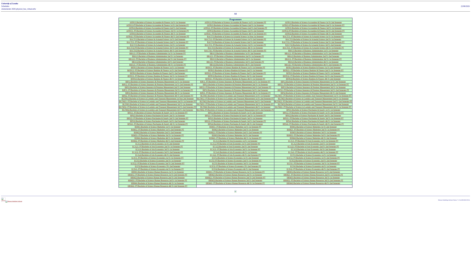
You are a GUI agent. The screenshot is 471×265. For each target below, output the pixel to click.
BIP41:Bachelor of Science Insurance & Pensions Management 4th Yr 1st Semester (157, 93)
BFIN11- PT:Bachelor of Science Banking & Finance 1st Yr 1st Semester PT (235, 67)
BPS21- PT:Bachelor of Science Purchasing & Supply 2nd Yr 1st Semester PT (235, 115)
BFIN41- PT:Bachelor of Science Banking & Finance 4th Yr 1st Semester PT (235, 79)
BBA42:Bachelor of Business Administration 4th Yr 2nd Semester (235, 65)
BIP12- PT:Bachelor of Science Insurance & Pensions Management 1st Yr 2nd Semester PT (157, 84)
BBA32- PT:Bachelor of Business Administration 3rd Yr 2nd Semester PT (235, 62)
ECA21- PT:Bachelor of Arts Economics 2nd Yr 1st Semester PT (157, 147)
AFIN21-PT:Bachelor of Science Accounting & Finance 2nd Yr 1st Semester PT (313, 25)
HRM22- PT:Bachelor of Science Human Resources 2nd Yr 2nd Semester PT (235, 178)
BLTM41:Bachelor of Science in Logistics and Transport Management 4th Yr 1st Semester (235, 107)
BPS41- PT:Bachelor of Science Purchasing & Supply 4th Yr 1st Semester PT (157, 124)
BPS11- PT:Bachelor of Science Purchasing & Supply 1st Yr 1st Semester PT (158, 113)
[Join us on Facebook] (14, 201)
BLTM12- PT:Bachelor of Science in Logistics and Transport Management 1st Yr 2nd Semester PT (235, 99)
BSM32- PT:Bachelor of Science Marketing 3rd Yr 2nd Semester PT (313, 135)
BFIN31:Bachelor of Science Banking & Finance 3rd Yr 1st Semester (313, 73)
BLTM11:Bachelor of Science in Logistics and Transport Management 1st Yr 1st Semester (235, 96)
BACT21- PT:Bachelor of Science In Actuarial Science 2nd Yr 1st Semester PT (157, 42)
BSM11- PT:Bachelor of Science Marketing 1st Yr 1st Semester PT (235, 127)
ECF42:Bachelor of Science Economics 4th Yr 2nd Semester (235, 169)
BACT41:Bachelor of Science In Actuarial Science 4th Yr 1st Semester (235, 48)
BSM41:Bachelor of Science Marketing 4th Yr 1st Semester (157, 138)
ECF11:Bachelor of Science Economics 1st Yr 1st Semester (313, 155)
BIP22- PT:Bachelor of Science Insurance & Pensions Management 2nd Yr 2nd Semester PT (235, 87)
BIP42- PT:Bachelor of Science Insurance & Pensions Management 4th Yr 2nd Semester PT (157, 96)
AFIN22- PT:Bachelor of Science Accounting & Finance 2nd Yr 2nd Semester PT (235, 28)
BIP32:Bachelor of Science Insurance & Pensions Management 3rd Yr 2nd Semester (235, 90)
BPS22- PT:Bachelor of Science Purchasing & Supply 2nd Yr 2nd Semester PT (157, 118)
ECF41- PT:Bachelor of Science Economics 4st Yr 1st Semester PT (157, 169)
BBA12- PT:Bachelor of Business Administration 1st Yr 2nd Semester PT (313, 53)
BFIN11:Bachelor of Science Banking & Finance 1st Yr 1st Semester (157, 67)
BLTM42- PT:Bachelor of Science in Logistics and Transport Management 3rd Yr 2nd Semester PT (235, 110)
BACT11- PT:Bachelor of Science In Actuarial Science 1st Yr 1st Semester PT (313, 36)
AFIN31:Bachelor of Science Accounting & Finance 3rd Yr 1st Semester (313, 28)
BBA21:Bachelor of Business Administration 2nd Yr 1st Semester (157, 56)
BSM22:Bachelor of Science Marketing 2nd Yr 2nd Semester (157, 132)
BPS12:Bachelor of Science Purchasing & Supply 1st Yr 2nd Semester (235, 113)
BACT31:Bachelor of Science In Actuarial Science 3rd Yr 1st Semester (157, 45)
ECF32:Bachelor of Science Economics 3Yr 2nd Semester (157, 166)
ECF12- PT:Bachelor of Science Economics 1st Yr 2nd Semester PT (313, 158)
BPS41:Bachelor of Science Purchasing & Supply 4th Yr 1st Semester (313, 121)
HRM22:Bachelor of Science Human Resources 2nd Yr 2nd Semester (158, 178)
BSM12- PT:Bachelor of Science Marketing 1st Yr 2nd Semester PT (157, 130)
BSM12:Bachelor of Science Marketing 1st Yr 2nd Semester (313, 127)
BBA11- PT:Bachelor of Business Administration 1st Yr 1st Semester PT (157, 53)
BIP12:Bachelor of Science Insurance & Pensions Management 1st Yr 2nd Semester (313, 82)
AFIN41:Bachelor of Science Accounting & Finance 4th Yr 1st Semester (157, 34)
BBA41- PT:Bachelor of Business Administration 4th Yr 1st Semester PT (157, 65)
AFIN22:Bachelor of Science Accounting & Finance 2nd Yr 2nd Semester (157, 28)
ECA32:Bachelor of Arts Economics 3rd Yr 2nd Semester (313, 149)
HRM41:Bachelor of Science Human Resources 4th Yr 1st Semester (157, 183)
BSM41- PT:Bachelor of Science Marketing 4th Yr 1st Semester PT (235, 138)
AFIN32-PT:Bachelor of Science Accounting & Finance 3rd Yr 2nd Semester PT (313, 31)
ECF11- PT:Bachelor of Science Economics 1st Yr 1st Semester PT (157, 158)
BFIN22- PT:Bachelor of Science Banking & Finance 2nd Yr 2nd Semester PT (235, 73)
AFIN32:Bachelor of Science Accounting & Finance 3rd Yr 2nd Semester (235, 31)
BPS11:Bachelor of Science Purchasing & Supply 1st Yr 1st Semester (313, 110)
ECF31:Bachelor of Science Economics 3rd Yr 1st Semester (235, 163)
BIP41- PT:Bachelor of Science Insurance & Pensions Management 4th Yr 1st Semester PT (235, 93)
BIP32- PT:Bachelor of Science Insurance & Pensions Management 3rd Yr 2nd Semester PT (313, 90)
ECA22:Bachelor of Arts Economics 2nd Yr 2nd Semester (235, 147)
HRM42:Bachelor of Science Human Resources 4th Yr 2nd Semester (313, 183)
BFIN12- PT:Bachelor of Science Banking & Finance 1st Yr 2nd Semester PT (157, 70)
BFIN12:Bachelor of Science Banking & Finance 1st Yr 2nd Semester (313, 67)
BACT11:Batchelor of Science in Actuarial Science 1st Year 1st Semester (235, 36)
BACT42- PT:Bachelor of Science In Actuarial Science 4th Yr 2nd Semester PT (235, 51)
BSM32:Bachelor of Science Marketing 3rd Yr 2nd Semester (235, 135)
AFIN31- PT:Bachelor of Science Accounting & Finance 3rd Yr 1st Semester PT (157, 31)
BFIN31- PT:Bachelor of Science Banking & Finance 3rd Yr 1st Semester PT (158, 76)
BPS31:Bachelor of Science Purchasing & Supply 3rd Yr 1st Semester (235, 118)
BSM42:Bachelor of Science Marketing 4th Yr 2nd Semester (313, 138)
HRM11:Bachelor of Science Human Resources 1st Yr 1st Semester (157, 172)
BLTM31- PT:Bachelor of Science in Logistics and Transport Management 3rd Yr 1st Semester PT (235, 104)
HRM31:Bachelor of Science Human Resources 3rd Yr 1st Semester (313, 178)
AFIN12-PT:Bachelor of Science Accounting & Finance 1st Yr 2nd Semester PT (157, 25)
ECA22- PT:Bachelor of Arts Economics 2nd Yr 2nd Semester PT (313, 147)
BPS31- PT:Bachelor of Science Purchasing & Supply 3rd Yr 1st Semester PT (313, 118)
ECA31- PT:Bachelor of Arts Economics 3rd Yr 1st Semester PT (235, 149)
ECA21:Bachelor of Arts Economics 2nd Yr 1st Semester (313, 144)
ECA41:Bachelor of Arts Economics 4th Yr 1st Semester (235, 152)
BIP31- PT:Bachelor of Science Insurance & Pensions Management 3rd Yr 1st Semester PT (157, 90)
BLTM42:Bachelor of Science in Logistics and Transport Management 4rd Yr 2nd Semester (157, 110)
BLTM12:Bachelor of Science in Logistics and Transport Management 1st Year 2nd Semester (158, 99)
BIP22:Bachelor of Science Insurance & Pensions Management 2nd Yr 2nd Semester (157, 87)
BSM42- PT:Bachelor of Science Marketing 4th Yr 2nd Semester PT (157, 141)
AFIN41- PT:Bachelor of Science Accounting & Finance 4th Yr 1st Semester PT (235, 34)
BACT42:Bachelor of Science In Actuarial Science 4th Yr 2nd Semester (157, 51)
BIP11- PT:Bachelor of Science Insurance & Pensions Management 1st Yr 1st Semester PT (235, 82)
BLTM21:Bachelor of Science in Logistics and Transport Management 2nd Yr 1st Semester (313, 99)
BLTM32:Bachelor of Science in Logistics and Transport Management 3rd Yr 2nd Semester (313, 104)
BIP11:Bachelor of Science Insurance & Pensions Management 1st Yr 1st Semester (157, 82)
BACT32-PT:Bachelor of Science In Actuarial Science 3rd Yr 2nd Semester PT (157, 48)
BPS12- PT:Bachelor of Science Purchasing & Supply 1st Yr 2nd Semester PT (313, 113)
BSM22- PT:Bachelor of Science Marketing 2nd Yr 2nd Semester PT (235, 132)
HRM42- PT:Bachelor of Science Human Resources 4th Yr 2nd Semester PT (157, 186)
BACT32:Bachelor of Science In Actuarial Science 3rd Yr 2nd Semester (313, 45)
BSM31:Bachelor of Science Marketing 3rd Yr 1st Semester (313, 132)
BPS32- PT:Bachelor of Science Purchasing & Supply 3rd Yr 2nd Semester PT (235, 121)
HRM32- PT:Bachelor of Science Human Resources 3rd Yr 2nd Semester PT (313, 180)
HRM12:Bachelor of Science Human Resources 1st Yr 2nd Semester (313, 172)
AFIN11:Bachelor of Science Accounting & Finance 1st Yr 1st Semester (158, 22)
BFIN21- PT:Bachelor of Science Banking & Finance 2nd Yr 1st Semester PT (313, 70)
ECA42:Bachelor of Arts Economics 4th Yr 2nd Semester (157, 155)
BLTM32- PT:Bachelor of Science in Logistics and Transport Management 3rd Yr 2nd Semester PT (157, 107)
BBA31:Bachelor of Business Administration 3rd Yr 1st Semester (235, 59)
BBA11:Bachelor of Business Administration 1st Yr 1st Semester (313, 51)
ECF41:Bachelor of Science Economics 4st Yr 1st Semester (313, 166)
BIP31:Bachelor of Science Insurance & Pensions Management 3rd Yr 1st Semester (313, 87)
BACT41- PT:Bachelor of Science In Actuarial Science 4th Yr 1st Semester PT (313, 48)
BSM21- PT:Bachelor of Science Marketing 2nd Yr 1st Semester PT (313, 130)
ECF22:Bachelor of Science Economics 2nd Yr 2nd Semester (313, 161)
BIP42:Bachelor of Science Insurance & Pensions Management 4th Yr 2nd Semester (313, 93)
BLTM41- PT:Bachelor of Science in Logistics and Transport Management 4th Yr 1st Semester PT (313, 107)
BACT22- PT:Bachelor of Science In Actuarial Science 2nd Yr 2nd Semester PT (313, 42)
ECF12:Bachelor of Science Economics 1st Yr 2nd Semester (235, 158)
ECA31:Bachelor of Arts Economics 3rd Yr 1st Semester (158, 149)
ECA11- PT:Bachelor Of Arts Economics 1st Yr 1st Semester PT (313, 141)
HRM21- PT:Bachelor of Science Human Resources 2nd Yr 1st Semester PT (313, 175)
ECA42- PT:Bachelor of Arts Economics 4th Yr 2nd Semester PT (235, 155)
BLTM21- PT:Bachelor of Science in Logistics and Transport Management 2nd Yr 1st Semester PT (157, 101)
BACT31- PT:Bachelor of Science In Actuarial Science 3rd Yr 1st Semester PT (235, 45)
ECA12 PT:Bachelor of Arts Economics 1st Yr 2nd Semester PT (235, 144)
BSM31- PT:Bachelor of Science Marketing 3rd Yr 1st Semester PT (157, 135)
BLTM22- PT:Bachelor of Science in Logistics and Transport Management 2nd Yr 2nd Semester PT (313, 101)
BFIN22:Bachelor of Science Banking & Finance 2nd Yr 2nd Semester (157, 73)
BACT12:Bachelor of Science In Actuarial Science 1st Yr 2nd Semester (157, 39)
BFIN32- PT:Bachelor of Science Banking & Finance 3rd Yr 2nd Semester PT (313, 76)
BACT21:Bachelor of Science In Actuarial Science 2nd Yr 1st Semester (313, 39)
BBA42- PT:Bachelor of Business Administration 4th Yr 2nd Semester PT (313, 65)
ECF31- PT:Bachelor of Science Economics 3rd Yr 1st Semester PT (313, 163)
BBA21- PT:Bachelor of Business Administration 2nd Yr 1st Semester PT (235, 56)
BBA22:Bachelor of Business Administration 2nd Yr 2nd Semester (313, 56)
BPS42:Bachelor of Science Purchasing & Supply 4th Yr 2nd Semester (235, 124)
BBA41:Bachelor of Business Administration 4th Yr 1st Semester (313, 62)
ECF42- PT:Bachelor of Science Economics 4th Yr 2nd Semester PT (313, 169)
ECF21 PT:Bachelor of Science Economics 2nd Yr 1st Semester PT (235, 161)
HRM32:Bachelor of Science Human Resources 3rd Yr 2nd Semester (235, 180)
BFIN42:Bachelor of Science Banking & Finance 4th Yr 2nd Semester (313, 79)
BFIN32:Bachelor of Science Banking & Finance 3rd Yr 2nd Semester (235, 76)
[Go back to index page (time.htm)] (235, 191)
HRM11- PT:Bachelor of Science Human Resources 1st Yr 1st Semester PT (235, 172)
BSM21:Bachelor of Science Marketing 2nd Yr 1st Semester (235, 130)
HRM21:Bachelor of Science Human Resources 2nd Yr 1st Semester (235, 175)
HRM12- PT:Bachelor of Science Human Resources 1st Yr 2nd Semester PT (157, 175)
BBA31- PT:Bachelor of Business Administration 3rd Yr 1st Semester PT (313, 59)
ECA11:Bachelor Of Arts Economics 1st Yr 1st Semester (235, 141)
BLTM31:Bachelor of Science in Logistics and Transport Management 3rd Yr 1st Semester (157, 104)
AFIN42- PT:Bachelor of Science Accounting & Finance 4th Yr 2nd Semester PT (157, 36)
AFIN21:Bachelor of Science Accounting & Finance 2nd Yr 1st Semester (235, 25)
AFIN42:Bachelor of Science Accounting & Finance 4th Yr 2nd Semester (313, 34)
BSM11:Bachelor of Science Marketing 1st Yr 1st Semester (158, 127)
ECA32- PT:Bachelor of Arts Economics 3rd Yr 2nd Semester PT (157, 152)
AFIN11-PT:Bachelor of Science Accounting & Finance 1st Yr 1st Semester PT (235, 22)
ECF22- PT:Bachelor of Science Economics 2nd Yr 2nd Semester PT (157, 163)
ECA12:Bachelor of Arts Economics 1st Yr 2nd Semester (157, 144)
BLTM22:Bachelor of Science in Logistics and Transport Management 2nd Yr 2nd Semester (235, 101)
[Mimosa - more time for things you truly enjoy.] (3, 201)
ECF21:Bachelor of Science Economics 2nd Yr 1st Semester (157, 161)
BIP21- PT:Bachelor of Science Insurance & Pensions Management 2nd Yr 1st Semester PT (313, 84)
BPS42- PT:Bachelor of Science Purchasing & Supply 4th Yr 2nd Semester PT (313, 124)
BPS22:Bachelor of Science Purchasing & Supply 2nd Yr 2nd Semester (313, 115)
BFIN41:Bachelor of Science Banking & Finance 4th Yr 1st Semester (157, 79)
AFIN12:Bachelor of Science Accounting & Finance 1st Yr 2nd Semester (313, 22)
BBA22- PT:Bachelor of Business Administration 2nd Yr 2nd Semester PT (158, 59)
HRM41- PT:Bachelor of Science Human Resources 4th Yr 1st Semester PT (235, 183)
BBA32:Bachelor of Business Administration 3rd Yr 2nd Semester (157, 62)
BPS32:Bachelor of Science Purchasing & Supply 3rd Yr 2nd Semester (157, 121)
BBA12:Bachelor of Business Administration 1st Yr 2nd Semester (235, 53)
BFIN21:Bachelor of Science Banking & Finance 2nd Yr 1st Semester (235, 70)
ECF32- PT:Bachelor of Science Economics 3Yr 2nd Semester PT (235, 166)
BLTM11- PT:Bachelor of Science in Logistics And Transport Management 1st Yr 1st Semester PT (313, 96)
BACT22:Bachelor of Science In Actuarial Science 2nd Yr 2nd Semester (235, 42)
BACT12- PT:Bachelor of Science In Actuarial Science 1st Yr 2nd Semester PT (235, 39)
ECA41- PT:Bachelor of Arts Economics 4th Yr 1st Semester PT (313, 152)
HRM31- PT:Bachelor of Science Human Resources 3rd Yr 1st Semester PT (157, 180)
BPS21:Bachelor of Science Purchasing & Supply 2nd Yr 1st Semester (157, 115)
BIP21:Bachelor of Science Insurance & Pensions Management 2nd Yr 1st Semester (235, 84)
